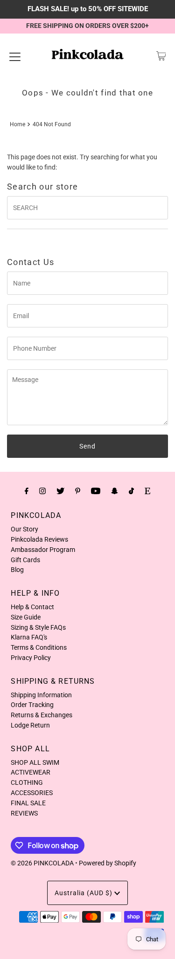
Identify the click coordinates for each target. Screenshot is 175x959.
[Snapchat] (114, 491)
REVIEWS (24, 813)
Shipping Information (41, 695)
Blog (17, 569)
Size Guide (26, 617)
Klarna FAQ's (29, 637)
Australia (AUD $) (84, 893)
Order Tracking (32, 704)
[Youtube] (95, 491)
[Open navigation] (15, 56)
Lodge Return (30, 725)
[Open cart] (161, 56)
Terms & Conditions (39, 647)
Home (17, 124)
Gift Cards (25, 560)
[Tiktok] (131, 491)
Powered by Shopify (107, 863)
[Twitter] (60, 491)
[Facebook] (26, 491)
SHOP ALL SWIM (35, 762)
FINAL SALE (28, 803)
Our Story (24, 529)
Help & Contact (32, 607)
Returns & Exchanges (41, 715)
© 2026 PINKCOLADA (42, 863)
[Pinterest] (77, 491)
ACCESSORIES (32, 792)
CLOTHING (27, 782)
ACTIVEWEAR (30, 772)
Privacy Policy (31, 657)
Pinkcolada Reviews (39, 539)
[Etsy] (147, 491)
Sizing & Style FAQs (38, 627)
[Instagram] (42, 491)
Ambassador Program (43, 549)
